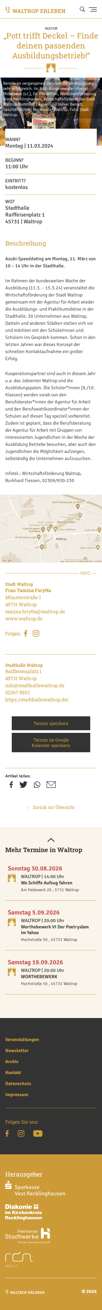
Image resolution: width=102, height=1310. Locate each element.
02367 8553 (17, 692)
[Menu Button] (93, 9)
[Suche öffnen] (82, 9)
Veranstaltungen (22, 1039)
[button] (51, 840)
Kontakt (13, 1072)
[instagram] (36, 634)
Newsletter (17, 1050)
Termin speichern (51, 723)
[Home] (35, 9)
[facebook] (25, 634)
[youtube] (37, 1134)
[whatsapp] (37, 786)
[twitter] (23, 786)
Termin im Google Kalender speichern (51, 742)
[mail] (51, 786)
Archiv (12, 1061)
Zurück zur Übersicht (53, 807)
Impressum (16, 1094)
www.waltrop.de (23, 618)
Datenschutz (18, 1083)
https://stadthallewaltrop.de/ (37, 699)
